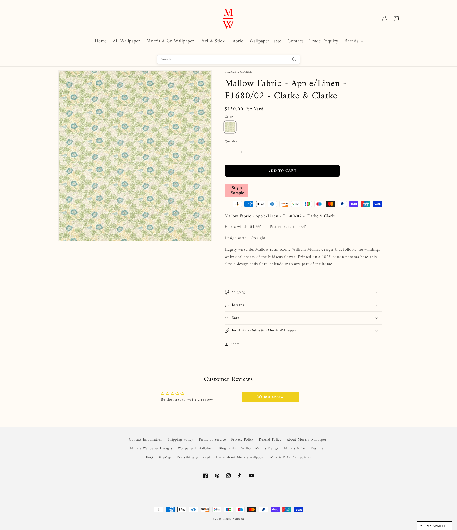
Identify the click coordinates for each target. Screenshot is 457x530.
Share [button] (235, 344)
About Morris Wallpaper (307, 440)
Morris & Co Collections (290, 457)
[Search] (294, 59)
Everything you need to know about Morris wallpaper (221, 457)
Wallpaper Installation (196, 448)
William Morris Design (260, 448)
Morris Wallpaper (233, 519)
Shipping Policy (180, 440)
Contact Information (146, 440)
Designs (317, 448)
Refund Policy (270, 440)
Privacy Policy (242, 440)
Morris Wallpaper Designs (151, 448)
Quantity (231, 141)
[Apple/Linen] (230, 127)
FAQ (149, 457)
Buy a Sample (237, 190)
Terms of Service (212, 440)
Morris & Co (294, 448)
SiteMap (165, 457)
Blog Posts (227, 448)
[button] (353, 41)
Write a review (270, 397)
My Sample (436, 526)
